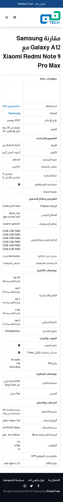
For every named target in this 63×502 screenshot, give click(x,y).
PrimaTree (53, 491)
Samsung (14, 113)
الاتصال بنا (54, 480)
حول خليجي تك (36, 480)
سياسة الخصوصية (13, 480)
